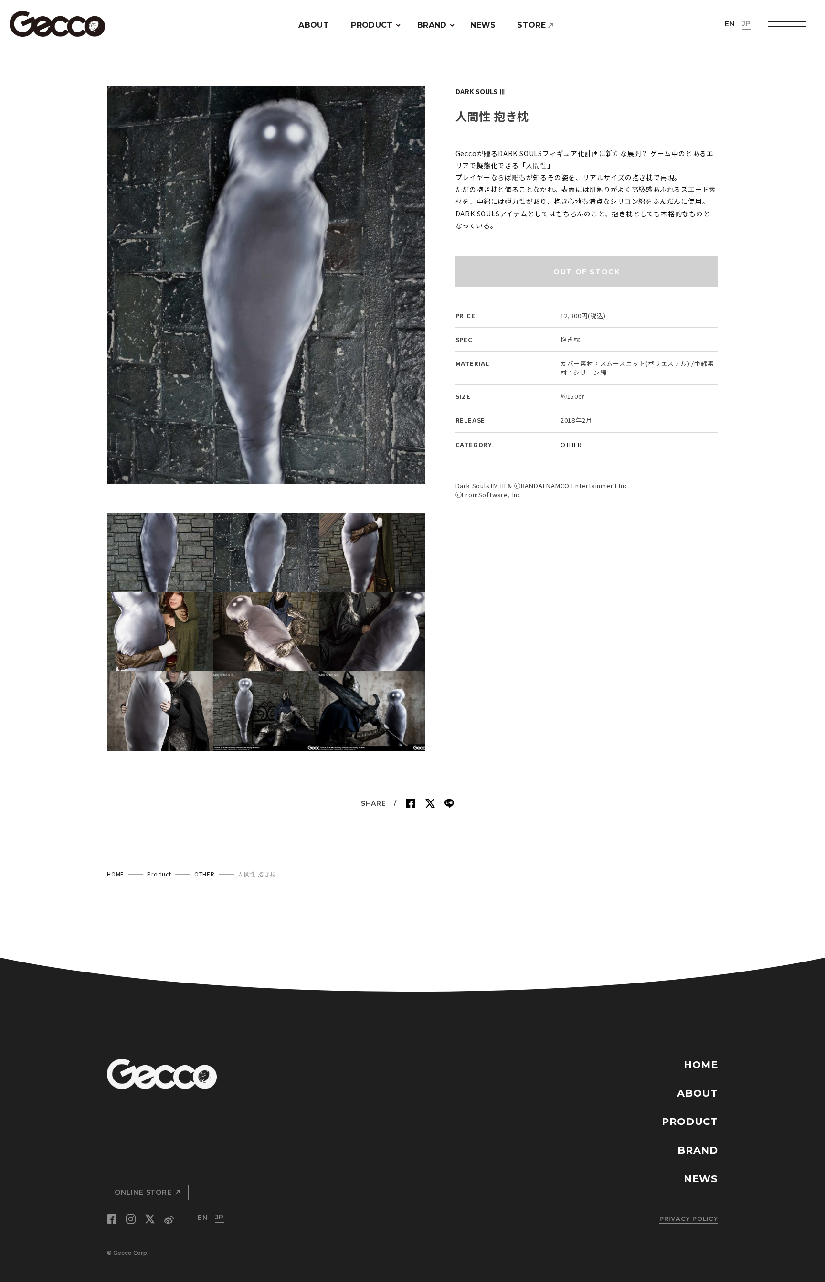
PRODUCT (371, 25)
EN (730, 24)
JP (746, 23)
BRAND (432, 25)
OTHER (571, 444)
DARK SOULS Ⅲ (480, 91)
